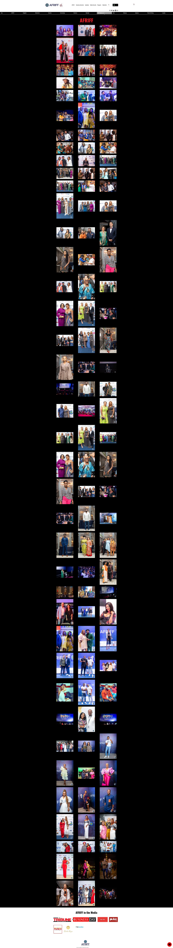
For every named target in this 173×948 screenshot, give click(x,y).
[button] (134, 4)
